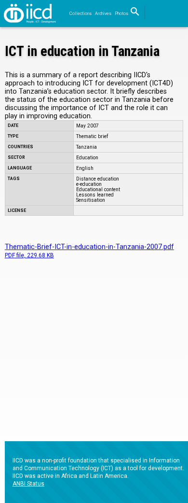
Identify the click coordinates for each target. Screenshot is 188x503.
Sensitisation (90, 200)
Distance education (97, 179)
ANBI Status (28, 483)
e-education (89, 184)
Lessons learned (95, 194)
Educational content (98, 189)
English (85, 168)
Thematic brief (92, 136)
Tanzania (86, 147)
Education (87, 157)
